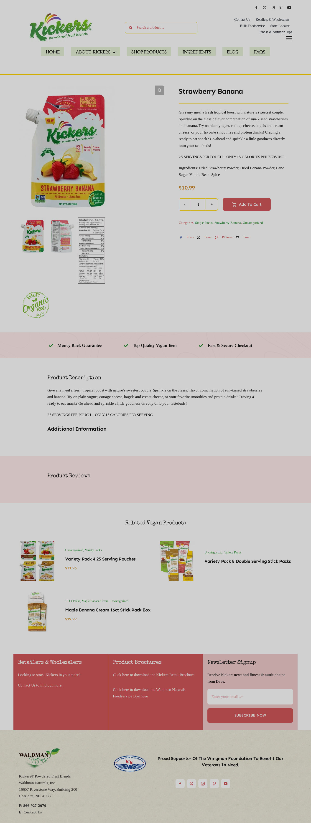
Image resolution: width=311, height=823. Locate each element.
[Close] (216, 751)
